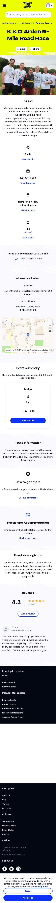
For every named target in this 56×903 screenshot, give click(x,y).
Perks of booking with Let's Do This (28, 253)
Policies (6, 814)
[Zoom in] (50, 321)
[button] (28, 335)
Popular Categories (13, 693)
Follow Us (7, 860)
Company (8, 788)
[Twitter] (12, 871)
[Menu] (10, 5)
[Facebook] (5, 871)
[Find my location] (50, 331)
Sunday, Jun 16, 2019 (28, 306)
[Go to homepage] (28, 5)
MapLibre (10, 350)
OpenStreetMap (32, 350)
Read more (27, 460)
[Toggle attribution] (50, 350)
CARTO (20, 350)
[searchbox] (28, 14)
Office (6, 840)
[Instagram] (19, 871)
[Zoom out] (50, 325)
